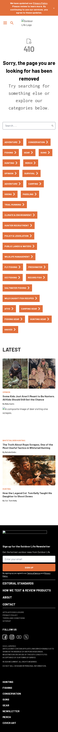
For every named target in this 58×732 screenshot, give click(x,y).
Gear (6, 705)
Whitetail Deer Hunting (14, 441)
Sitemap (7, 621)
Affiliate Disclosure (13, 612)
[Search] (52, 126)
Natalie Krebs (10, 452)
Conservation (12, 693)
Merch (7, 716)
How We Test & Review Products (27, 590)
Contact (9, 604)
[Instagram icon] (12, 637)
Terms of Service (33, 573)
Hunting (7, 489)
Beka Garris (9, 404)
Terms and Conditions (14, 618)
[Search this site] (12, 23)
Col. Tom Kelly (11, 500)
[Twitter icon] (26, 637)
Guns (6, 699)
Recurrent (13, 661)
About (7, 597)
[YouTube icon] (19, 637)
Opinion (6, 392)
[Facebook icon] (5, 637)
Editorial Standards (18, 583)
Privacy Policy (40, 3)
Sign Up (29, 567)
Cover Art (9, 722)
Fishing (7, 687)
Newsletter (11, 711)
